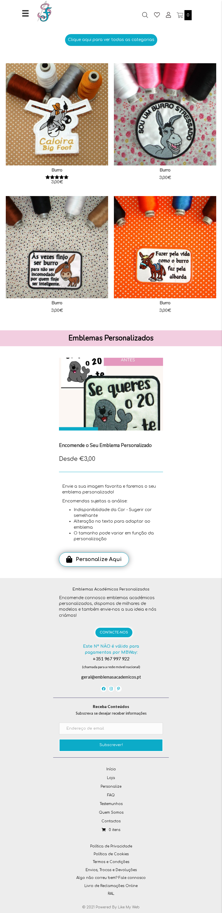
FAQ (111, 795)
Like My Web (129, 907)
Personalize (111, 787)
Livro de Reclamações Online (111, 886)
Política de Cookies (111, 854)
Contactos (111, 821)
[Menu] (25, 13)
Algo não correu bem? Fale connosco (111, 878)
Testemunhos (111, 804)
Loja (111, 778)
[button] (111, 40)
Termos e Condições (111, 862)
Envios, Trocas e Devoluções (111, 870)
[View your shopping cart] (180, 15)
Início (111, 769)
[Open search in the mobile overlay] (145, 15)
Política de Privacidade (111, 846)
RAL (111, 894)
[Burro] (57, 125)
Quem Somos (111, 812)
